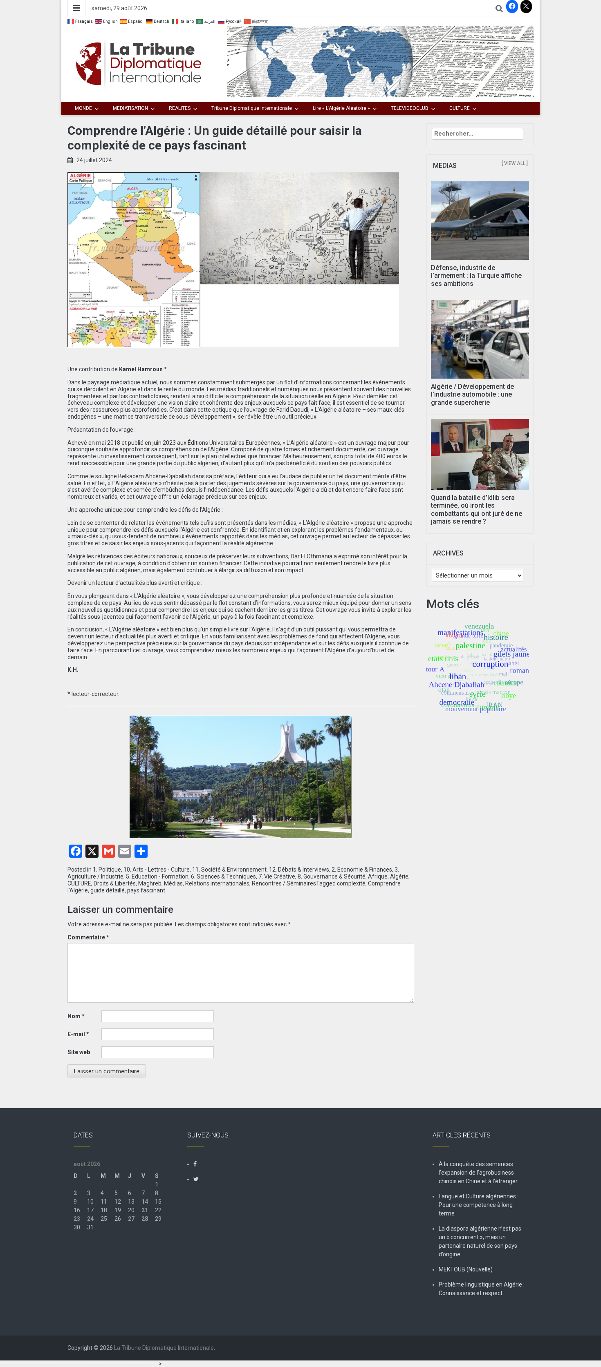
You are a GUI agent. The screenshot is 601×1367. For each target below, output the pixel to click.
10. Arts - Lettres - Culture (156, 869)
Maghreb (149, 883)
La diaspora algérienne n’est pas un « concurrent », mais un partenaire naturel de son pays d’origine (480, 1241)
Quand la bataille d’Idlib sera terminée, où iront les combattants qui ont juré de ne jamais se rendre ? (476, 509)
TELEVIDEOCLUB (409, 108)
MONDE (83, 108)
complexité (351, 883)
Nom (76, 1016)
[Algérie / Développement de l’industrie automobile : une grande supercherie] (480, 339)
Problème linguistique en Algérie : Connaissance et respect (482, 1288)
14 (144, 1201)
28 (144, 1218)
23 (77, 1218)
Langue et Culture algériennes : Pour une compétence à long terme (478, 1205)
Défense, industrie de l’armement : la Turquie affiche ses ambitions (476, 275)
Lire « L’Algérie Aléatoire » (341, 108)
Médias (173, 883)
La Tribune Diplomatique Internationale (164, 1348)
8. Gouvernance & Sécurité (332, 876)
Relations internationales (217, 883)
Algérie (399, 876)
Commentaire (88, 937)
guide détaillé (107, 890)
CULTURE (459, 108)
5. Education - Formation (157, 876)
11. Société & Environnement (229, 869)
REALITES (180, 108)
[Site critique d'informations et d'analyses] (380, 61)
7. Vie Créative (276, 876)
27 (131, 1218)
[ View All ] (515, 163)
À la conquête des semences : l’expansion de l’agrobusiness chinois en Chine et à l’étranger (478, 1172)
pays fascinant (146, 890)
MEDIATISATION (130, 108)
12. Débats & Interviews (299, 869)
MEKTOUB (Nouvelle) (466, 1269)
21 (144, 1210)
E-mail (78, 1034)
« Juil (80, 1244)
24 (90, 1218)
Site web (78, 1052)
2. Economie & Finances (362, 869)
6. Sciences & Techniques (223, 876)
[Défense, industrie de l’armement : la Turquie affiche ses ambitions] (480, 220)
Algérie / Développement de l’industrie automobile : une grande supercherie (472, 394)
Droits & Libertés (115, 883)
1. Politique (107, 869)
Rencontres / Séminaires (284, 883)
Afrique (378, 876)
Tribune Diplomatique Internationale (251, 108)
